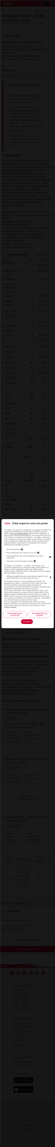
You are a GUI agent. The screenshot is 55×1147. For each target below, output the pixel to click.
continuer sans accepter (14, 614)
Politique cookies (10, 607)
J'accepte (27, 622)
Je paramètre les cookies (40, 614)
